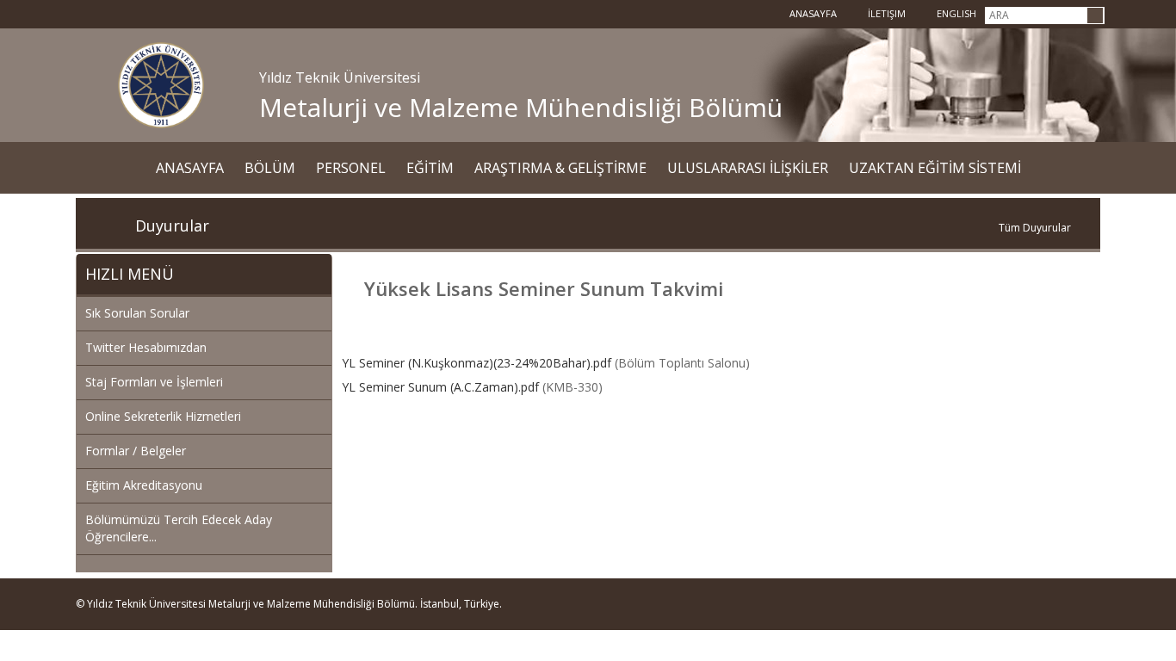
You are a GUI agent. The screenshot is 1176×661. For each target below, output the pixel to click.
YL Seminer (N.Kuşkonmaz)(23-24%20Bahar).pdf (476, 363)
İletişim (885, 13)
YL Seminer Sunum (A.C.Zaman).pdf (440, 387)
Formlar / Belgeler (135, 450)
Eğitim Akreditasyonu (143, 485)
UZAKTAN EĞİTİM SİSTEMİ (935, 167)
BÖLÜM (269, 167)
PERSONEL (351, 167)
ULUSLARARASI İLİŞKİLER (747, 167)
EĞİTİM (430, 167)
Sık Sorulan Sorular (137, 313)
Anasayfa (812, 13)
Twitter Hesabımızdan (146, 347)
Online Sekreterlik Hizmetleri (163, 416)
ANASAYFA (190, 167)
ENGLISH (955, 13)
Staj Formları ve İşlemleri (154, 382)
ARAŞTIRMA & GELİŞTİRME (560, 167)
